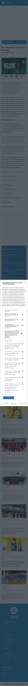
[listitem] (14, 310)
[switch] (22, 314)
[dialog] (14, 343)
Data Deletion (5, 403)
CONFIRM (8, 397)
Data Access (14, 403)
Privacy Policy (22, 403)
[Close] (24, 282)
